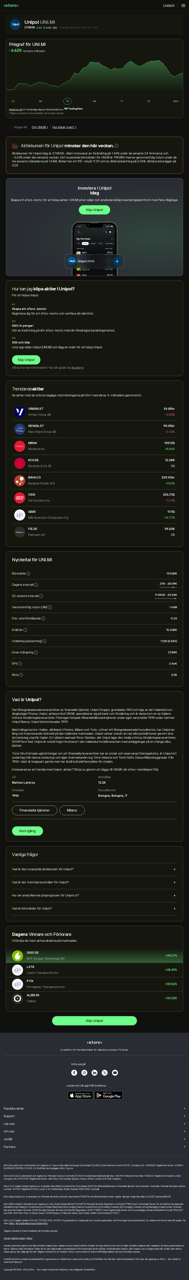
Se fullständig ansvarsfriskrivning (32, 1223)
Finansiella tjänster (35, 810)
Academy (77, 367)
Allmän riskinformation (14, 1238)
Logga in (169, 5)
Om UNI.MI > (40, 127)
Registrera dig (15, 109)
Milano (72, 810)
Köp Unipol (94, 210)
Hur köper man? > (65, 127)
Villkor (11, 1223)
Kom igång (27, 831)
